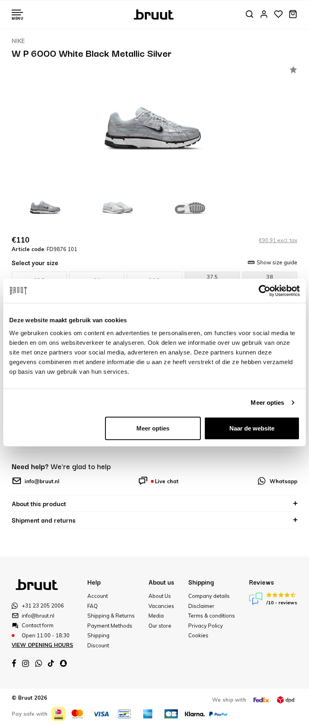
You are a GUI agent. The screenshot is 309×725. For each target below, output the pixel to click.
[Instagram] (25, 663)
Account (97, 596)
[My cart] (292, 15)
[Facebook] (14, 663)
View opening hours (42, 645)
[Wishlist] (278, 15)
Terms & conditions (211, 615)
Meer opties (267, 402)
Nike (18, 41)
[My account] (264, 15)
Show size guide (277, 262)
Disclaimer (201, 606)
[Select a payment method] (59, 714)
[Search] (249, 15)
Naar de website (251, 427)
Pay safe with (29, 714)
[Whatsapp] (38, 663)
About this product (39, 503)
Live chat (167, 481)
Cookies (198, 635)
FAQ (92, 606)
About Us (159, 596)
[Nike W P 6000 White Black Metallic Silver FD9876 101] (154, 125)
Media (156, 615)
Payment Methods (109, 625)
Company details (209, 596)
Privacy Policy (205, 625)
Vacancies (161, 606)
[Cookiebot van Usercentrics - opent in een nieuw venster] (264, 291)
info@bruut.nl (42, 481)
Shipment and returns (44, 520)
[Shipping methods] (262, 700)
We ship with (229, 699)
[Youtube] (51, 663)
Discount (98, 645)
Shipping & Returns (111, 615)
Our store (159, 625)
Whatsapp (283, 481)
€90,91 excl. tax (278, 240)
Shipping (98, 635)
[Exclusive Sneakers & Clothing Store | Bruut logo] (154, 13)
